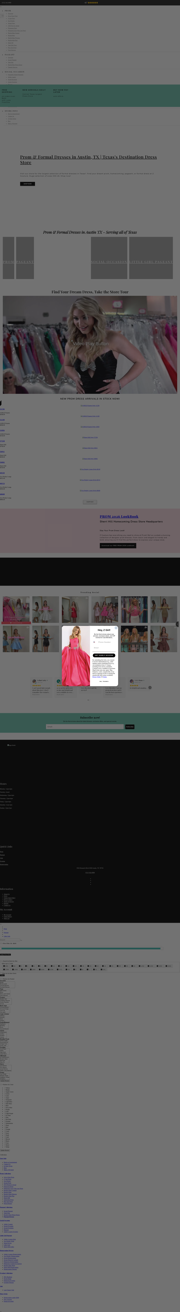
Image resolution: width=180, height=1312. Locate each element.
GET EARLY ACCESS (104, 655)
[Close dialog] (116, 628)
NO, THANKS (104, 681)
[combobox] (95, 642)
